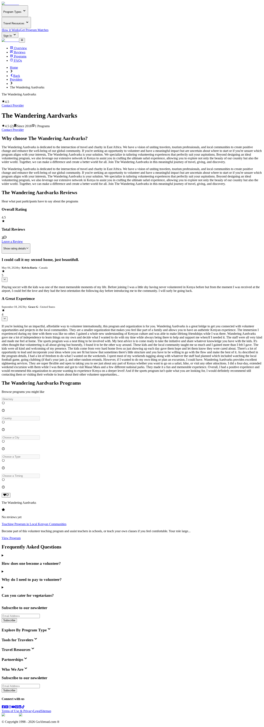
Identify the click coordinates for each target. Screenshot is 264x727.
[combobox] (21, 399)
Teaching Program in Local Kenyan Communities (34, 524)
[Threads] (6, 707)
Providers (16, 79)
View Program (11, 538)
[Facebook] (3, 707)
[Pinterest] (16, 707)
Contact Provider (13, 105)
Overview (20, 48)
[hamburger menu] (22, 40)
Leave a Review (12, 241)
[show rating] (5, 279)
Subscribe (9, 620)
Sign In (8, 35)
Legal (37, 711)
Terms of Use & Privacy (17, 711)
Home (14, 67)
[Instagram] (10, 707)
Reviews (19, 52)
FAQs (18, 60)
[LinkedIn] (19, 707)
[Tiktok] (23, 707)
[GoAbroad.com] (10, 3)
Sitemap (46, 711)
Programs (20, 56)
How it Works (11, 30)
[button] (132, 399)
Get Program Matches (34, 30)
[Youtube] (13, 707)
